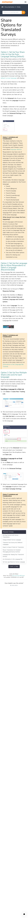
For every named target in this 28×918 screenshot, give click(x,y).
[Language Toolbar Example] (15, 327)
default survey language (9, 78)
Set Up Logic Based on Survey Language (14, 562)
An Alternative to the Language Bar (12, 559)
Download (16, 575)
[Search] (23, 12)
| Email (22, 575)
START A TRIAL (14, 566)
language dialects (15, 149)
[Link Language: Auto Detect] (15, 126)
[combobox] (12, 12)
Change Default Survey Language (12, 540)
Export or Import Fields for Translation (13, 547)
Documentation (10, 7)
